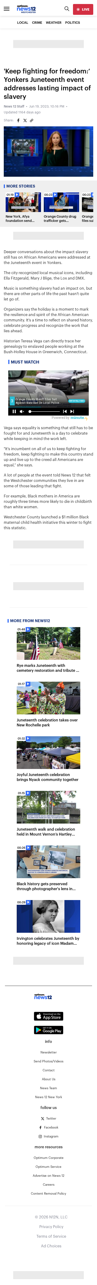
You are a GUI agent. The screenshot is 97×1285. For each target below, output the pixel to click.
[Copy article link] (31, 120)
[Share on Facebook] (18, 120)
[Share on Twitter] (25, 120)
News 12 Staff (14, 106)
